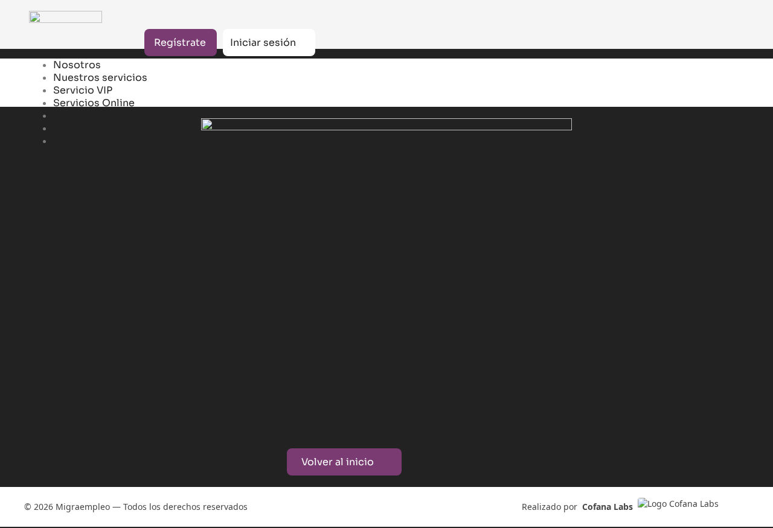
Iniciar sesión (263, 42)
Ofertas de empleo (99, 115)
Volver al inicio (337, 462)
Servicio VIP (82, 90)
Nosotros (77, 65)
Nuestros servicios (100, 77)
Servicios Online (94, 103)
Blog (64, 128)
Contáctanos (85, 141)
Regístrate (180, 42)
